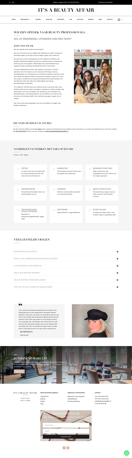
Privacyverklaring (74, 401)
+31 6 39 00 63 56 (100, 403)
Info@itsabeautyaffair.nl (103, 401)
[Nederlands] (119, 20)
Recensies (60, 19)
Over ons (49, 19)
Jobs (100, 19)
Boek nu (19, 371)
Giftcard (80, 19)
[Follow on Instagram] (13, 2)
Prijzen (38, 19)
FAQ (70, 19)
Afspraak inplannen (105, 2)
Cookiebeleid (72, 399)
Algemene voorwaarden (76, 396)
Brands (91, 19)
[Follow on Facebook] (10, 2)
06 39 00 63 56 (21, 131)
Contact (110, 19)
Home (13, 19)
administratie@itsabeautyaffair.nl (56, 131)
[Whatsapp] (126, 453)
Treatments (24, 19)
